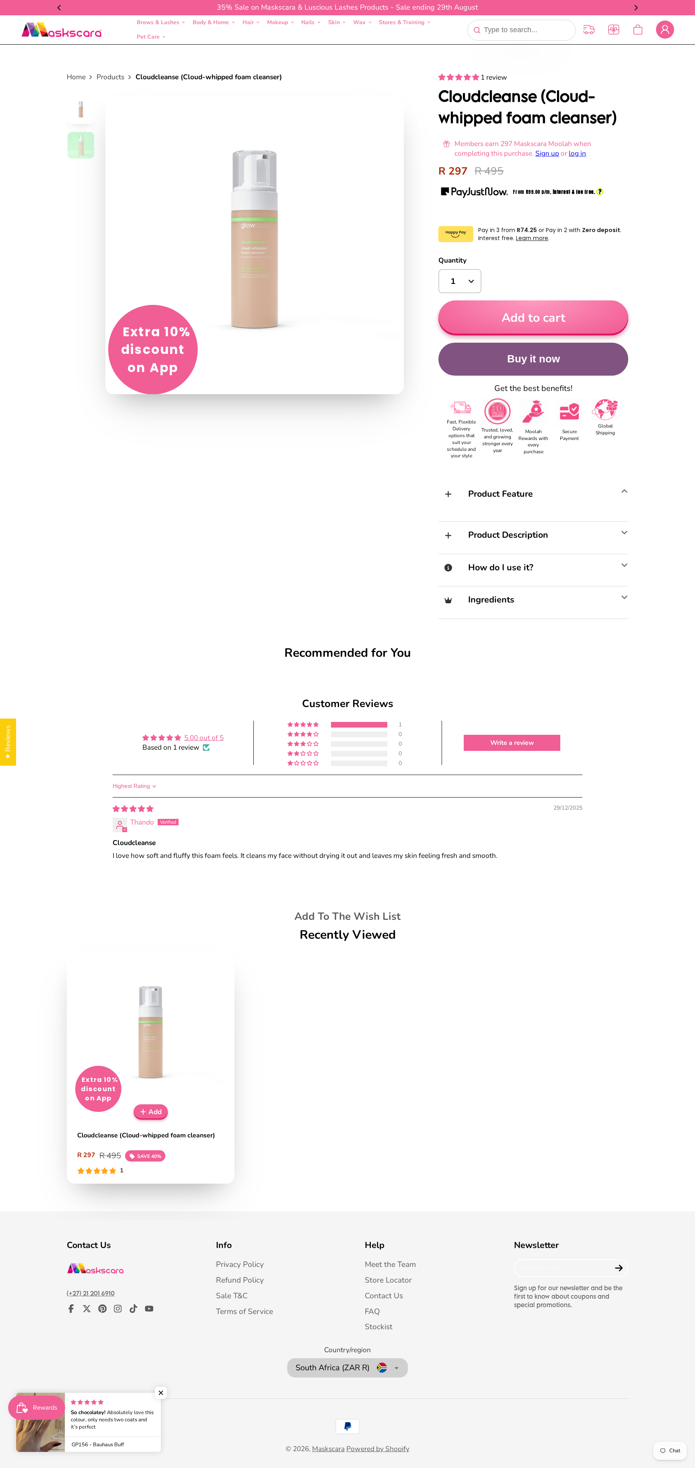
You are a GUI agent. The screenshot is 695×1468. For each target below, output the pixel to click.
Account (665, 30)
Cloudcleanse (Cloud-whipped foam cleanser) (150, 1067)
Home (76, 77)
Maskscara (328, 1449)
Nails (308, 22)
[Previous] (59, 7)
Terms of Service (244, 1311)
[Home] (61, 29)
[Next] (635, 7)
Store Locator (388, 1280)
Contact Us (384, 1296)
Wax (359, 22)
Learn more (532, 238)
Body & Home (211, 22)
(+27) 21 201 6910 (91, 1293)
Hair (248, 22)
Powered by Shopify (377, 1449)
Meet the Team (390, 1264)
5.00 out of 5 (204, 737)
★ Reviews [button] (7, 742)
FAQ (372, 1311)
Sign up (547, 153)
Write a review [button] (512, 742)
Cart (637, 30)
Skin (334, 22)
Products (110, 77)
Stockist (379, 1327)
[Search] (477, 30)
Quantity (452, 260)
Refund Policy (240, 1280)
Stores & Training (401, 22)
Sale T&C (232, 1296)
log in (577, 153)
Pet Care (148, 37)
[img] (133, 809)
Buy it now (533, 358)
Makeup (277, 22)
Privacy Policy (240, 1264)
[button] (459, 77)
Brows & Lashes (158, 22)
